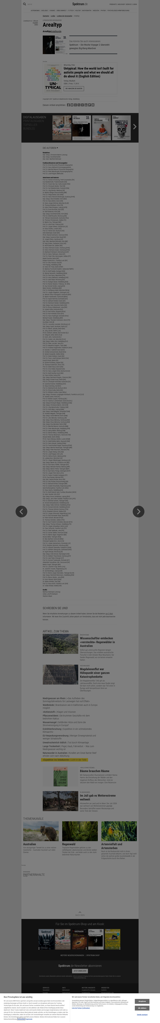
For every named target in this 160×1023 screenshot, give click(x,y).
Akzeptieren (142, 1001)
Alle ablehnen (142, 1008)
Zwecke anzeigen (142, 1015)
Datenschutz (21, 1019)
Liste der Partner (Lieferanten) (81, 1008)
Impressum (29, 1019)
